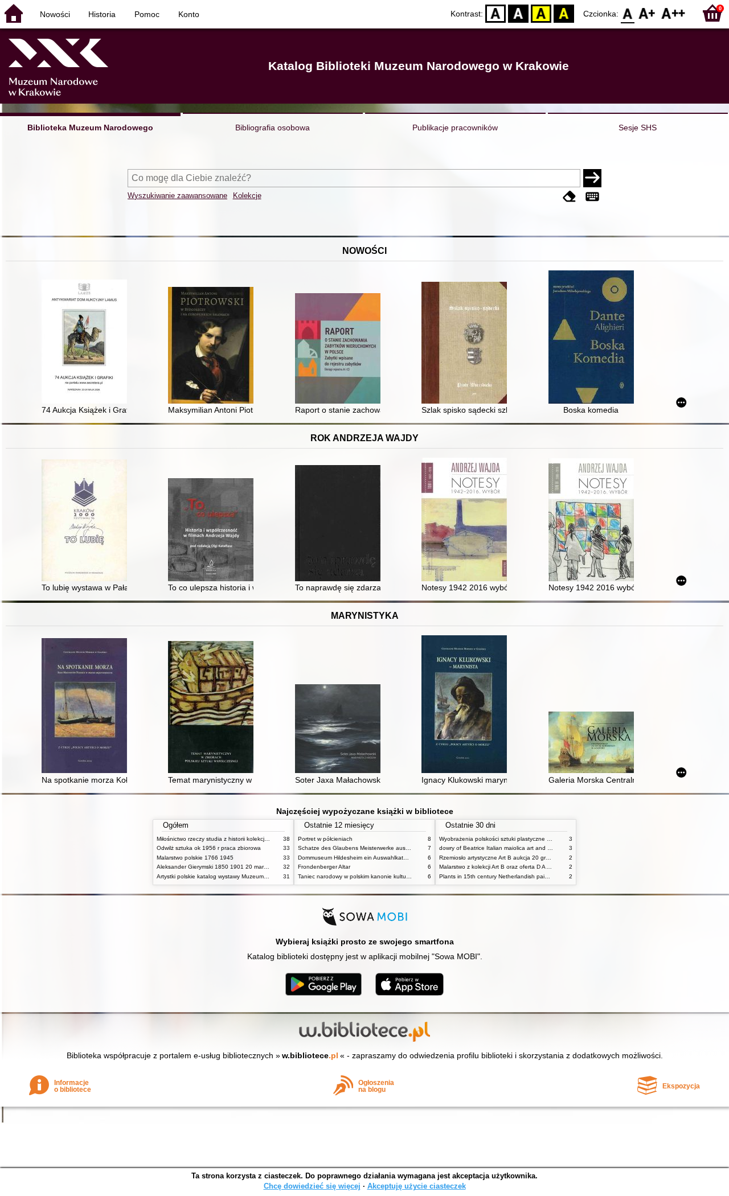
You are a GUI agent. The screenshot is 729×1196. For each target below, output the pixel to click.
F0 (627, 13)
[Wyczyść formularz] (569, 197)
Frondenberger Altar (324, 867)
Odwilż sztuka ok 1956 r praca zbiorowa (209, 848)
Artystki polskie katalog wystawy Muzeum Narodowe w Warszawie (242, 876)
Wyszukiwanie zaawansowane (177, 195)
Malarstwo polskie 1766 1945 (195, 857)
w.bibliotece (310, 1055)
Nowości (55, 14)
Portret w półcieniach (325, 839)
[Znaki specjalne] (592, 197)
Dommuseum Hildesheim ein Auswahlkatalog (356, 857)
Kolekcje (247, 195)
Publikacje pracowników (455, 127)
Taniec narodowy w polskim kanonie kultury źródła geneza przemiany (388, 876)
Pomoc (146, 14)
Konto (188, 14)
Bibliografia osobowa (272, 127)
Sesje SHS (638, 127)
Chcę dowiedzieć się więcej (312, 1186)
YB (541, 13)
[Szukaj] (592, 178)
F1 (647, 13)
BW (518, 13)
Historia (102, 14)
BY (564, 13)
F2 (673, 13)
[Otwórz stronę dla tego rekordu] (87, 343)
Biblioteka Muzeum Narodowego (90, 127)
